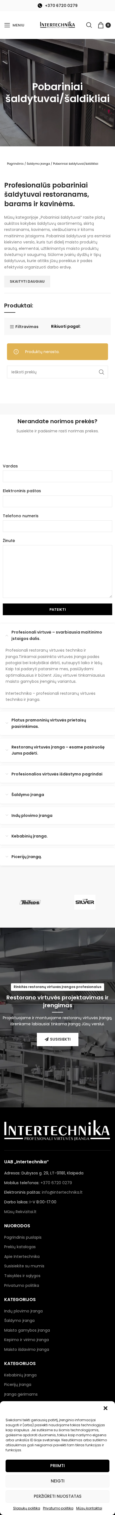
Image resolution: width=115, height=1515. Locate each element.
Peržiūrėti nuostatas (58, 1496)
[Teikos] (30, 902)
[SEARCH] (101, 372)
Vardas (10, 466)
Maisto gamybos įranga (27, 1330)
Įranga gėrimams (21, 1394)
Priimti (57, 1466)
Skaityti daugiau (27, 281)
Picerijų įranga (17, 1384)
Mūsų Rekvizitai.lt (20, 1212)
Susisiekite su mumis (24, 1266)
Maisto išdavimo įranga (26, 1349)
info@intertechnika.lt (62, 1192)
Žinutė (9, 540)
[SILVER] (85, 902)
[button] (106, 1408)
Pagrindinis (15, 164)
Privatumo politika (58, 1508)
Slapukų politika (26, 1508)
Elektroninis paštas (22, 491)
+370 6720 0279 (61, 5)
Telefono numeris (21, 516)
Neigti (57, 1481)
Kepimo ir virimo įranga (26, 1339)
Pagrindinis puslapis (23, 1237)
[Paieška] (89, 25)
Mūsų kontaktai (89, 1508)
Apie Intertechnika (22, 1256)
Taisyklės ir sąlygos (22, 1275)
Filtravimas (27, 327)
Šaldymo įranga (38, 164)
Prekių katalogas (20, 1247)
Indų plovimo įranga (23, 1311)
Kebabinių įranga (20, 1375)
